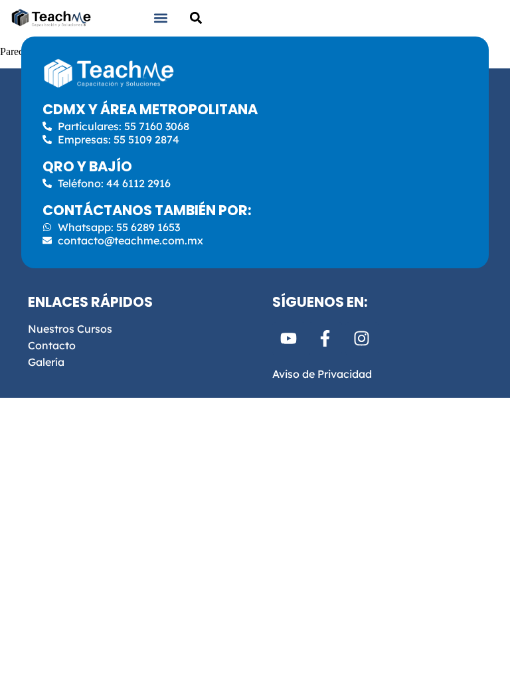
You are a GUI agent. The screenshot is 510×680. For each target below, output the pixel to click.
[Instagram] (362, 338)
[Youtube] (288, 338)
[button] (161, 18)
